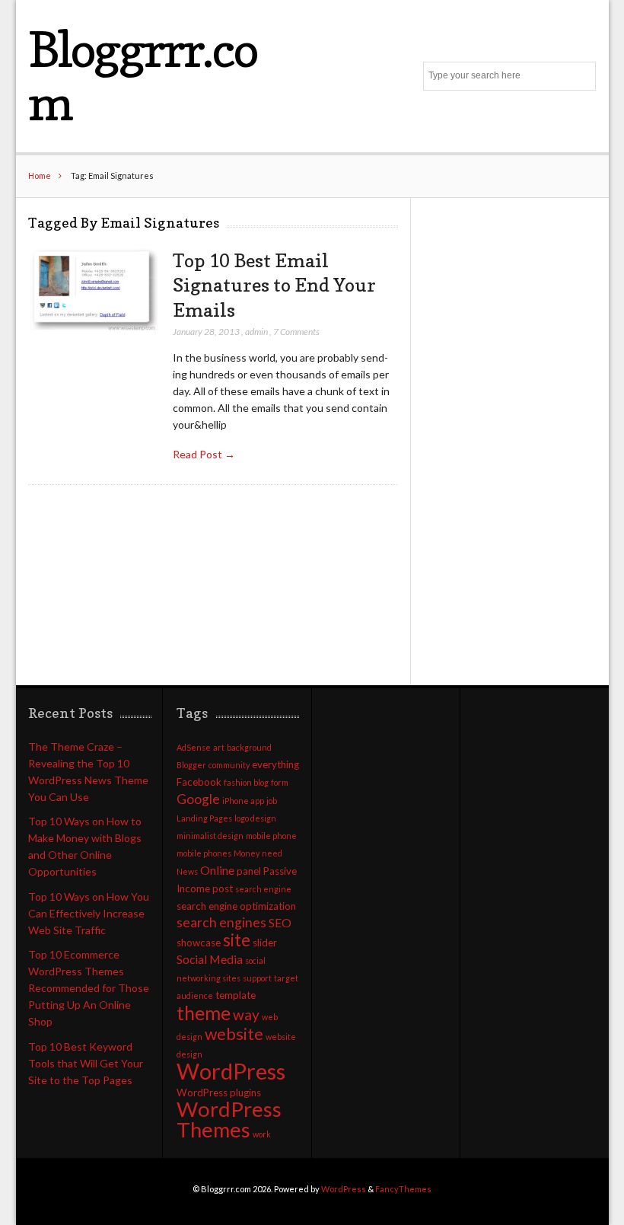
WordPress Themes (229, 1119)
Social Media (210, 959)
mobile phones (204, 853)
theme (204, 1012)
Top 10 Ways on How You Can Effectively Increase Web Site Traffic (88, 913)
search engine (263, 889)
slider (265, 942)
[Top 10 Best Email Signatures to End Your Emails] (93, 290)
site (236, 940)
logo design (255, 818)
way (246, 1014)
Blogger (191, 765)
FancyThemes (403, 1189)
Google (198, 799)
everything (275, 764)
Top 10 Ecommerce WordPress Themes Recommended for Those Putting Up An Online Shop (88, 988)
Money (246, 853)
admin (256, 331)
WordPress (231, 1071)
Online (217, 870)
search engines (221, 922)
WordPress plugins (219, 1092)
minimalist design (210, 836)
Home (39, 175)
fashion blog (246, 782)
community (229, 765)
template (235, 995)
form (279, 782)
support (257, 978)
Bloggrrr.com (142, 76)
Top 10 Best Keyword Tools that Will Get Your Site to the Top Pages (85, 1063)
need (272, 853)
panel (249, 871)
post (222, 888)
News (187, 871)
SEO (280, 923)
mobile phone (271, 836)
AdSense (194, 747)
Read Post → (204, 454)
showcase (199, 942)
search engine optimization (236, 906)
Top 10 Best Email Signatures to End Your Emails (274, 285)
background (249, 747)
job (271, 801)
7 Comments (296, 331)
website (234, 1034)
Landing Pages (204, 818)
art (218, 747)
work (262, 1134)
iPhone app (243, 801)
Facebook (199, 782)
